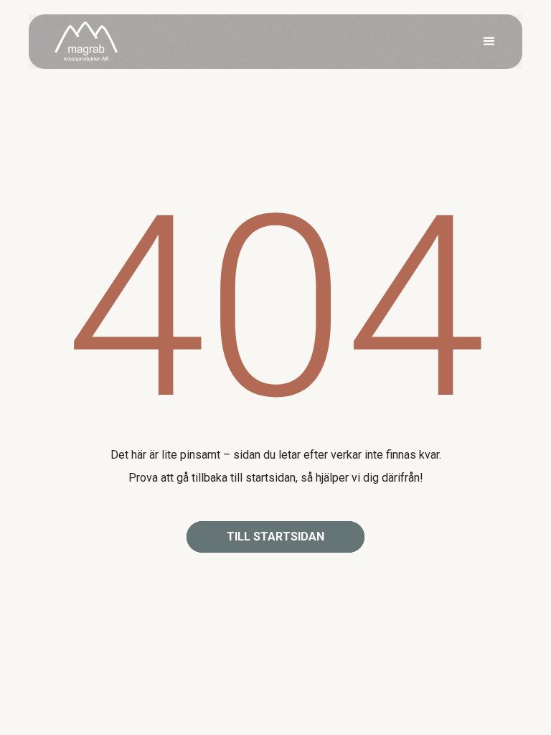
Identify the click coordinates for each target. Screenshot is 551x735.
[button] (489, 41)
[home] (86, 42)
